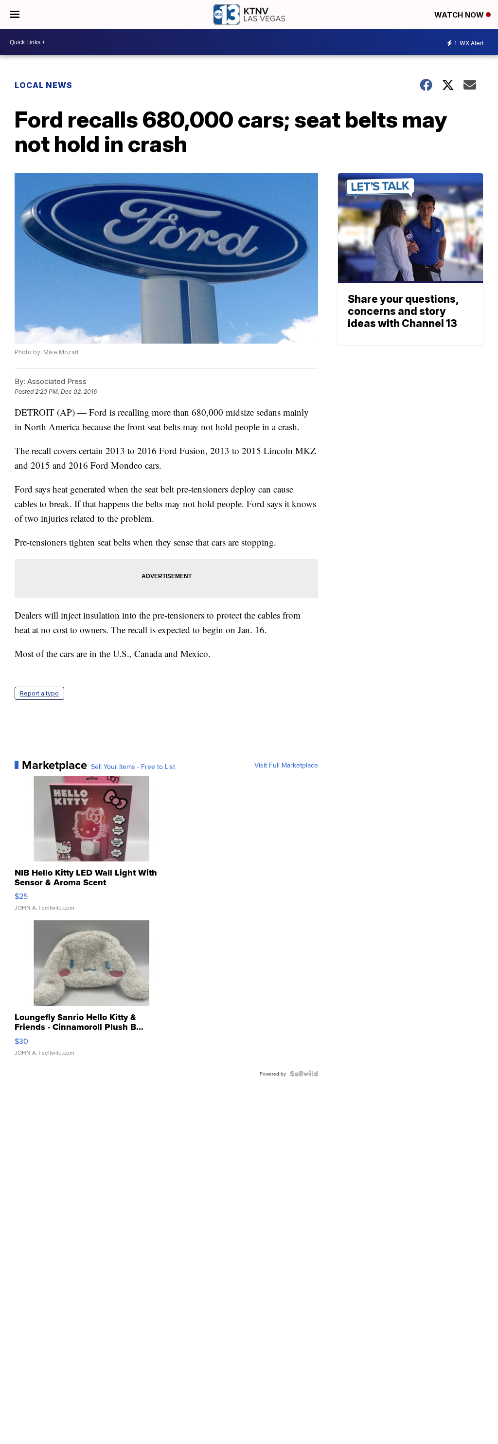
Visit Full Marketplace (286, 765)
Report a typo (39, 693)
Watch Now (460, 14)
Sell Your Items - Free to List (133, 766)
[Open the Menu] (14, 14)
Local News (43, 85)
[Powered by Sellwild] (304, 1073)
